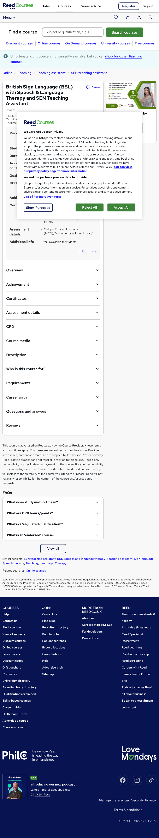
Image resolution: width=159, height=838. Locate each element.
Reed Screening (132, 661)
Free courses (144, 43)
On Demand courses (80, 43)
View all (53, 548)
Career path (16, 397)
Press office (90, 638)
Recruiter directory (55, 627)
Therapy (60, 563)
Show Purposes (38, 207)
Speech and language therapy (84, 559)
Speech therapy (13, 563)
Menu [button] (7, 17)
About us (88, 618)
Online (7, 73)
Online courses (49, 43)
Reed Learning (132, 647)
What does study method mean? (32, 502)
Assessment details (23, 312)
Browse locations (53, 647)
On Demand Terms (15, 714)
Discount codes (12, 661)
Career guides (12, 707)
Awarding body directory (19, 687)
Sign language (144, 559)
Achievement (17, 284)
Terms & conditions (128, 810)
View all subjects (13, 634)
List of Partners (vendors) (42, 196)
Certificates (16, 298)
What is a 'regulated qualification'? (35, 524)
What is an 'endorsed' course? (30, 535)
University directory (16, 681)
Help (5, 614)
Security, (138, 800)
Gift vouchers (11, 667)
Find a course (22, 32)
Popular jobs (50, 634)
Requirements (18, 383)
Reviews (13, 425)
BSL (60, 559)
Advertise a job (52, 667)
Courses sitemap (13, 727)
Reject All (89, 207)
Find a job (49, 621)
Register (128, 6)
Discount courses (19, 43)
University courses (115, 43)
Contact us (9, 621)
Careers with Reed (134, 667)
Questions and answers (26, 411)
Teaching (24, 73)
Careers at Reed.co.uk (97, 625)
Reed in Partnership (135, 654)
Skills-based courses (16, 700)
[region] (79, 165)
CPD (10, 326)
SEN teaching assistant (89, 73)
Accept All (121, 207)
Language (46, 563)
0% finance (9, 674)
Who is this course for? (25, 368)
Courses (64, 6)
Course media (18, 340)
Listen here (42, 794)
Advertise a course (15, 720)
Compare (89, 251)
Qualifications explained (19, 694)
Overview (14, 270)
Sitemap (48, 674)
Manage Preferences (114, 800)
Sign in (148, 6)
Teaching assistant (51, 73)
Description (16, 354)
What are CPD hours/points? (30, 513)
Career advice (90, 6)
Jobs (46, 6)
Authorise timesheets (136, 627)
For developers (92, 631)
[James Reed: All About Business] (14, 786)
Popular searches (54, 641)
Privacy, (151, 800)
